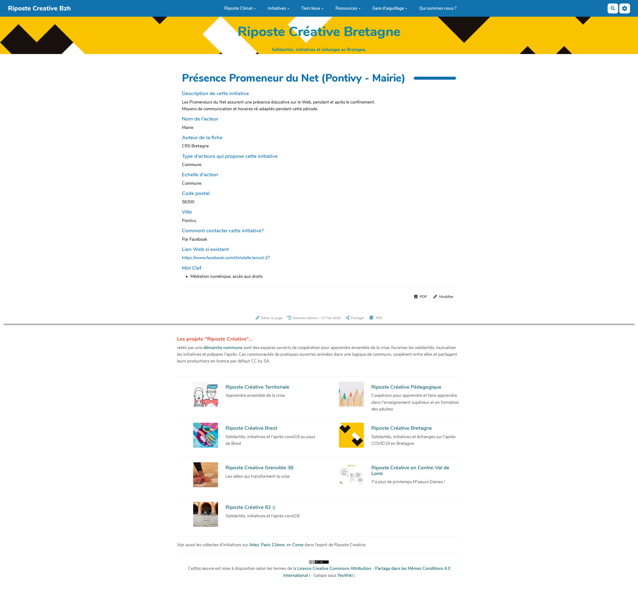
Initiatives (277, 8)
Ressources (346, 8)
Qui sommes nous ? (438, 8)
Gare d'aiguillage (388, 8)
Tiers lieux (310, 8)
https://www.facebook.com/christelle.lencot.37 (226, 258)
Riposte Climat (238, 8)
